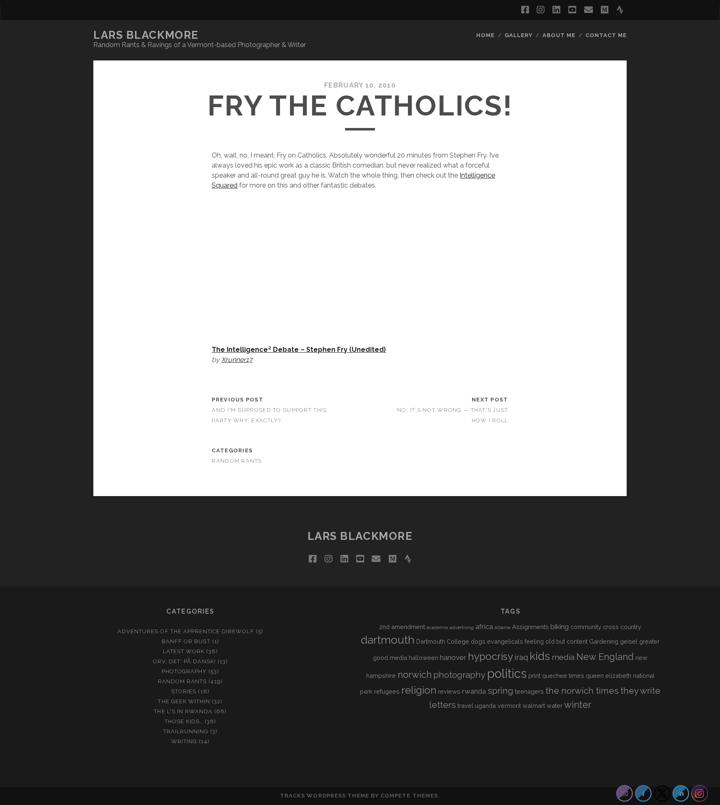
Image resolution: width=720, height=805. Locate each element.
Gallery (518, 35)
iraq (521, 657)
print (534, 675)
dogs (478, 641)
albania (502, 627)
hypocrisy (490, 656)
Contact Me (606, 35)
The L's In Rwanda (183, 711)
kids (540, 656)
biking (559, 626)
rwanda (474, 691)
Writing (184, 741)
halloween (423, 657)
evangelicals (505, 641)
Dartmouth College (442, 641)
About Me (558, 35)
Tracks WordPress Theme (324, 795)
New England (605, 656)
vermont (509, 705)
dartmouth (388, 640)
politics (507, 673)
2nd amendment (402, 626)
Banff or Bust (186, 641)
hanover (453, 657)
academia (437, 627)
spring (500, 691)
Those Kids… (184, 721)
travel (465, 705)
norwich (415, 674)
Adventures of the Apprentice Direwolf (186, 631)
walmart (533, 705)
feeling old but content (556, 641)
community (585, 626)
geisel (629, 641)
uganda (485, 705)
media (563, 657)
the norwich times (582, 691)
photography (459, 675)
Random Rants (237, 461)
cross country (622, 626)
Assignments (530, 626)
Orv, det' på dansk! (184, 661)
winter (577, 704)
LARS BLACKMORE (146, 35)
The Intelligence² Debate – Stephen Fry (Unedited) (299, 350)
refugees (387, 691)
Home (485, 35)
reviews (449, 691)
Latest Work (184, 651)
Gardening (603, 641)
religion (418, 690)
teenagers (529, 691)
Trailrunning (186, 731)
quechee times (563, 675)
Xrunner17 (236, 360)
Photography (184, 671)
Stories (183, 691)
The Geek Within (184, 701)
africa (484, 626)
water (554, 705)
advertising (462, 627)
